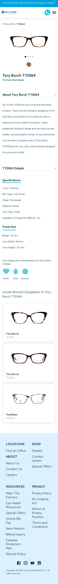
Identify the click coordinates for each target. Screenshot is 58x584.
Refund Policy (16, 554)
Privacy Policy (41, 493)
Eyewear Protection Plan (13, 544)
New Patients (15, 528)
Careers (11, 475)
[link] (29, 322)
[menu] (54, 12)
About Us (12, 463)
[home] (9, 12)
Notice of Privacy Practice (38, 513)
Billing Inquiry (15, 534)
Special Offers (42, 466)
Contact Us (14, 469)
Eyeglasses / (9, 24)
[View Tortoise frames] (28, 64)
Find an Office (16, 451)
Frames (37, 451)
